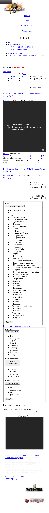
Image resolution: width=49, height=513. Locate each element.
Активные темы (20, 49)
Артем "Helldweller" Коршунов (22, 456)
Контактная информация (14, 476)
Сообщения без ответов (23, 47)
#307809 (6, 100)
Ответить (7, 72)
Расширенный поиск (17, 44)
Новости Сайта (20, 56)
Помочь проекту (11, 479)
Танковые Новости (36, 56)
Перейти (9, 322)
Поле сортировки (12, 359)
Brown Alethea (17, 175)
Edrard (14, 100)
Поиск (27, 16)
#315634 (6, 175)
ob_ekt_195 (19, 67)
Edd (24, 455)
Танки (11, 56)
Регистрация (27, 31)
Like (24, 74)
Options (35, 182)
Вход (27, 21)
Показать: (9, 329)
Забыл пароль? (27, 26)
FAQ (10, 42)
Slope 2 (6, 154)
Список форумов (15, 53)
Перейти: (9, 203)
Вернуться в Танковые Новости (16, 326)
